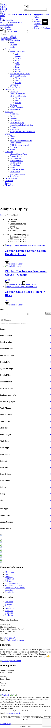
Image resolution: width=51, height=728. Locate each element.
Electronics (9, 608)
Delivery (8, 581)
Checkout (9, 577)
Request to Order (15, 264)
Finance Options (40, 21)
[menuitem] (28, 38)
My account (9, 572)
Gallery (37, 26)
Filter (48, 313)
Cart (6, 574)
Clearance (9, 602)
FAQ (36, 19)
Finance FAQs (39, 24)
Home (2, 215)
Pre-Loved (9, 615)
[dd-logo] (24, 14)
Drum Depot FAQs (12, 583)
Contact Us (9, 579)
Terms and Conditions (42, 28)
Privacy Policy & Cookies (15, 588)
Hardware (9, 613)
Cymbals (8, 604)
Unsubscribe (10, 592)
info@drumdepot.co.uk (15, 640)
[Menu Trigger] (45, 22)
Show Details (30, 284)
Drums (7, 606)
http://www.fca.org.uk (13, 713)
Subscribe (9, 590)
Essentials (9, 611)
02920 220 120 (9, 638)
